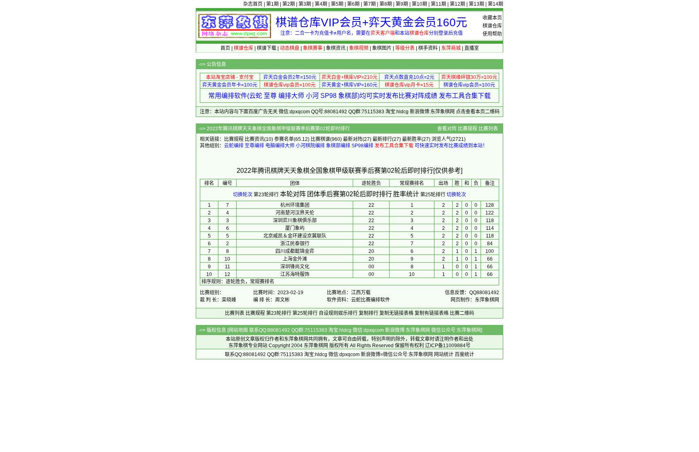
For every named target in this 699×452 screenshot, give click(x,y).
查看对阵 (447, 129)
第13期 (476, 4)
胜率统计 (406, 194)
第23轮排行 (266, 194)
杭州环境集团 (294, 205)
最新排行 (382, 139)
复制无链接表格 (396, 313)
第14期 (495, 4)
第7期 (369, 4)
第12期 (457, 4)
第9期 (402, 4)
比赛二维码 (462, 313)
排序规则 (211, 281)
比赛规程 (467, 129)
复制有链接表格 (432, 313)
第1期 (272, 4)
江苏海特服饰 (294, 274)
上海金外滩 (295, 259)
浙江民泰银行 (294, 243)
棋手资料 (428, 48)
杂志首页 (253, 4)
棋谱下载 (266, 48)
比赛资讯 (254, 139)
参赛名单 (284, 139)
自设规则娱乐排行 (338, 313)
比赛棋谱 (320, 139)
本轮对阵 (293, 194)
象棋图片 (382, 48)
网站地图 (238, 330)
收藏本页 (492, 18)
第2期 (288, 4)
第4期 (321, 4)
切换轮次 (242, 194)
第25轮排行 (432, 194)
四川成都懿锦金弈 (294, 251)
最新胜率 (412, 139)
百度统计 (464, 354)
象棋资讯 (335, 48)
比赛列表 (488, 129)
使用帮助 (492, 34)
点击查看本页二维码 (478, 112)
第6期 (353, 4)
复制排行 (368, 313)
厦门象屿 (295, 228)
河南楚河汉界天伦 (294, 213)
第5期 (337, 4)
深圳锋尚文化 (294, 267)
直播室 (471, 48)
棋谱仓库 (492, 26)
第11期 (438, 4)
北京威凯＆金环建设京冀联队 (294, 236)
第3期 (305, 4)
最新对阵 (352, 139)
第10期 (419, 4)
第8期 (385, 4)
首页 (225, 48)
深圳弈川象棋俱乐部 (295, 220)
